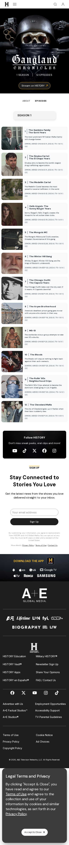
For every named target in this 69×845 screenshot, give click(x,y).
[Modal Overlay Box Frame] (34, 508)
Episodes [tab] (41, 100)
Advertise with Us (13, 703)
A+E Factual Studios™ (15, 710)
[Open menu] (15, 4)
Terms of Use (11, 735)
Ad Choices (42, 741)
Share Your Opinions (48, 672)
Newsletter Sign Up (47, 664)
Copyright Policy (12, 748)
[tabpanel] (34, 342)
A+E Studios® (11, 716)
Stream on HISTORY (33, 85)
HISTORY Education (14, 656)
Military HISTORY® (46, 656)
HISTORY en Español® (16, 680)
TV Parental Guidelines (48, 716)
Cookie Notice (44, 735)
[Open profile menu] (63, 4)
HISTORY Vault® (12, 664)
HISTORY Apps (11, 672)
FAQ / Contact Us (46, 680)
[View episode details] (34, 138)
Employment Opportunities (50, 703)
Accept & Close (33, 832)
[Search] (55, 4)
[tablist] (34, 98)
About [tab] (26, 100)
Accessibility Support (47, 710)
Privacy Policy (11, 741)
